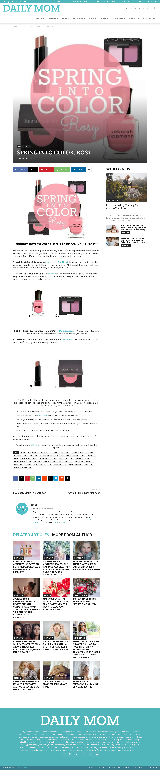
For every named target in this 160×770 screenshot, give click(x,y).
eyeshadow (91, 455)
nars (22, 464)
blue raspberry (33, 452)
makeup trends (19, 461)
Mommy (46, 461)
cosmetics (89, 452)
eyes (82, 455)
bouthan (55, 452)
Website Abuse (140, 768)
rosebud (42, 464)
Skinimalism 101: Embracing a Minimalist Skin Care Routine (85, 684)
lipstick (78, 458)
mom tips (37, 461)
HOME (91, 18)
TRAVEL (103, 18)
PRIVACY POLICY (152, 2)
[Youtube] (25, 1)
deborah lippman (46, 455)
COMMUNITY (117, 18)
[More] (89, 169)
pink (35, 464)
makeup (86, 458)
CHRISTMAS (80, 595)
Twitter (64, 522)
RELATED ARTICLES (31, 534)
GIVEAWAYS (77, 2)
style (86, 464)
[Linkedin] (38, 478)
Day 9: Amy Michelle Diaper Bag (29, 493)
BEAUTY (32, 26)
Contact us (153, 768)
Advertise (102, 768)
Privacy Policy (114, 768)
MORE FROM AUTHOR (72, 534)
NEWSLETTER (116, 2)
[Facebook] (4, 1)
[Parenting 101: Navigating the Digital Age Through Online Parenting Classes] (112, 241)
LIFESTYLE (52, 18)
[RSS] (17, 1)
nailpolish (89, 461)
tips (92, 464)
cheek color (65, 452)
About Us (93, 768)
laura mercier (63, 458)
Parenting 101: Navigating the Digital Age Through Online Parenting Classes (133, 240)
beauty (23, 452)
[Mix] (61, 478)
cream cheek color (20, 455)
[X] (21, 1)
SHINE (34, 445)
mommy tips (68, 461)
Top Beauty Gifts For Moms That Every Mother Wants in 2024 (84, 601)
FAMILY (39, 18)
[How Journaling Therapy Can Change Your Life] (126, 187)
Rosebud (67, 339)
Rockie (21, 158)
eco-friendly (65, 455)
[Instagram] (8, 1)
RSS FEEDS (126, 2)
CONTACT (141, 2)
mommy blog (56, 461)
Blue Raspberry (67, 331)
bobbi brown (45, 452)
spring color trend (60, 464)
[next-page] (18, 694)
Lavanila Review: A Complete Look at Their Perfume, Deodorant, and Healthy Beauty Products (26, 566)
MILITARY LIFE (149, 18)
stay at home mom (75, 464)
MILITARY (57, 2)
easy (56, 455)
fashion (17, 458)
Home (15, 26)
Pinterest (56, 522)
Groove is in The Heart (56, 262)
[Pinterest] (12, 1)
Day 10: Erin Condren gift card (84, 493)
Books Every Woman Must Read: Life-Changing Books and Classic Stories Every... (133, 227)
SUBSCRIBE (105, 2)
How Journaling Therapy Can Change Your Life (123, 207)
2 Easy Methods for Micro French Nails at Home (55, 684)
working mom (26, 467)
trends (16, 467)
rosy (49, 464)
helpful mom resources (48, 458)
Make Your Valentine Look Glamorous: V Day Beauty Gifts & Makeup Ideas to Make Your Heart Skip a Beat (55, 604)
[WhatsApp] (33, 478)
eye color (75, 455)
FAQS (133, 2)
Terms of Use (127, 768)
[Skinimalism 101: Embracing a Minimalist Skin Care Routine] (86, 670)
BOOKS (125, 232)
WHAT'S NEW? (119, 169)
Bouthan (51, 273)
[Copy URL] (67, 478)
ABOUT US (87, 2)
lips (72, 458)
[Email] (50, 478)
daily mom (33, 455)
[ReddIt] (44, 478)
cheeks (74, 452)
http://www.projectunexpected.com (42, 508)
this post (43, 415)
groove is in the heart (29, 458)
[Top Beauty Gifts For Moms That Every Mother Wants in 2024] (86, 587)
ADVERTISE (96, 2)
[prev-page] (14, 694)
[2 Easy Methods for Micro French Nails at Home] (56, 670)
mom (29, 461)
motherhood (79, 461)
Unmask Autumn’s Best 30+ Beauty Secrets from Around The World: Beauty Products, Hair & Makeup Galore (26, 646)
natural (28, 464)
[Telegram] (56, 478)
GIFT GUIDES (66, 2)
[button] (155, 8)
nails (16, 464)
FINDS (64, 18)
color (81, 452)
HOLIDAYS (133, 18)
